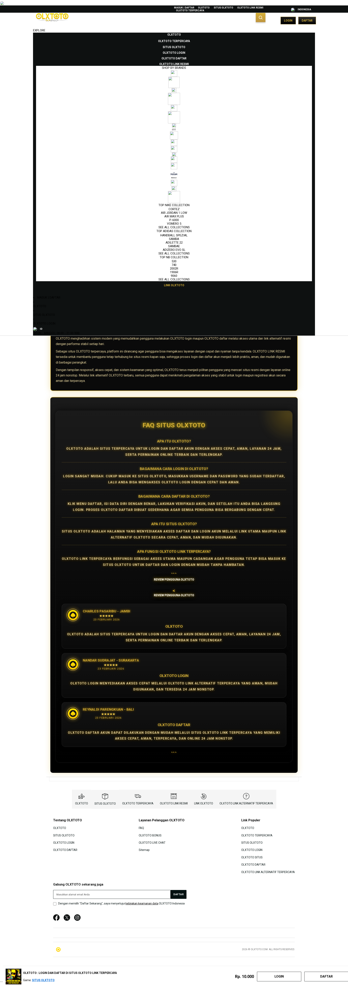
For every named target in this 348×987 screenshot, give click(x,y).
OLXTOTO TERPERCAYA (190, 10)
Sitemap (144, 850)
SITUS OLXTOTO (223, 7)
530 (174, 261)
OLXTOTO (204, 7)
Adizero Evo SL (174, 250)
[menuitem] (174, 34)
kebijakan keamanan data (141, 903)
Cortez (174, 209)
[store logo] (52, 20)
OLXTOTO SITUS (252, 857)
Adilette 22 (174, 242)
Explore (39, 30)
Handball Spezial (174, 235)
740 (174, 265)
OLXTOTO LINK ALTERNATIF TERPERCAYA (246, 803)
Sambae (174, 246)
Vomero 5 (174, 223)
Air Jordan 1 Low (174, 213)
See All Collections (174, 227)
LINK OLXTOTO (203, 803)
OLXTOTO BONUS (150, 835)
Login (288, 20)
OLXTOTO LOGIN (44, 323)
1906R (174, 272)
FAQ (141, 828)
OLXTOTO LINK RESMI (250, 7)
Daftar (307, 20)
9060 (174, 276)
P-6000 (174, 220)
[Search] (260, 17)
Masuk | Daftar (184, 7)
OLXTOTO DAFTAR (65, 850)
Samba (174, 239)
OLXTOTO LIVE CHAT (152, 842)
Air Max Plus (174, 216)
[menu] (174, 160)
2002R (174, 268)
